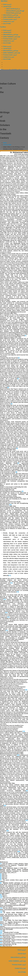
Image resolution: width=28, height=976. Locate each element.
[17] (7, 630)
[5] (11, 404)
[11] (10, 575)
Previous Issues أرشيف (10, 19)
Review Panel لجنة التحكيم (13, 13)
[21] (27, 790)
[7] (18, 463)
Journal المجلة (7, 6)
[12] (11, 583)
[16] (8, 617)
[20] (18, 755)
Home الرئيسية (7, 4)
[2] (19, 358)
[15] (6, 612)
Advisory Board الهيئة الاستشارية (15, 11)
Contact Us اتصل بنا (8, 21)
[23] (27, 820)
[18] (26, 690)
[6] (17, 448)
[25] (19, 851)
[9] (22, 491)
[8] (16, 472)
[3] (18, 378)
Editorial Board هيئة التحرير (10, 15)
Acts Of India (7, 23)
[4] (8, 387)
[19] (24, 731)
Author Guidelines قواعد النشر (11, 17)
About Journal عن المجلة (13, 8)
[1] (25, 335)
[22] (5, 805)
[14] (5, 599)
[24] (7, 831)
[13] (18, 592)
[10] (10, 504)
